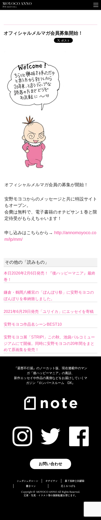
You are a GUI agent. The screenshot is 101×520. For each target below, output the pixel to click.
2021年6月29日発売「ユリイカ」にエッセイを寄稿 (49, 311)
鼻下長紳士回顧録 (74, 481)
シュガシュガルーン (27, 481)
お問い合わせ (50, 464)
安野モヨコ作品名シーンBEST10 (33, 324)
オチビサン (51, 481)
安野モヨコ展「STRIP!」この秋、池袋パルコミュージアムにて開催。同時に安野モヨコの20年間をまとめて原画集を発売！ (49, 343)
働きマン (31, 486)
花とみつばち (68, 486)
